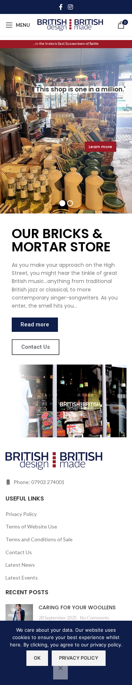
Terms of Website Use (31, 526)
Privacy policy (78, 658)
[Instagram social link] (70, 6)
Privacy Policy (21, 514)
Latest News (20, 565)
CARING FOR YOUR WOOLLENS (76, 607)
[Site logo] (70, 24)
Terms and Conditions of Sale (39, 539)
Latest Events (22, 577)
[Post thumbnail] (19, 615)
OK (37, 658)
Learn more (100, 147)
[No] (60, 671)
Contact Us (19, 552)
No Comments (94, 618)
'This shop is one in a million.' (79, 89)
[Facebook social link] (60, 6)
